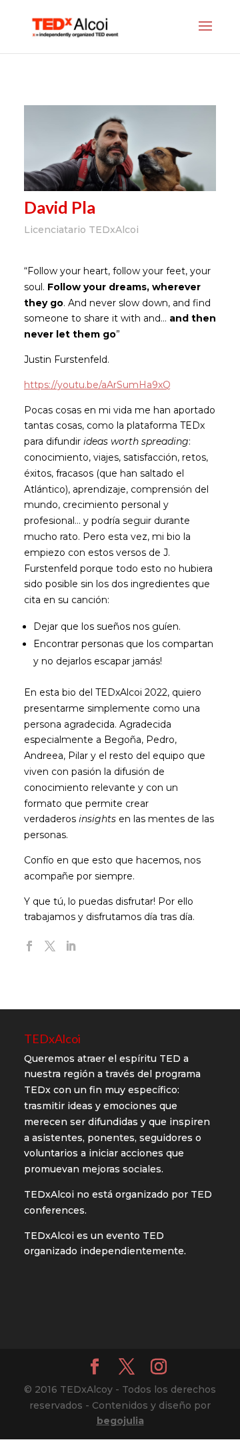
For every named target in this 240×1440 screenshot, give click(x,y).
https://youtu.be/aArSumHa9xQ (97, 385)
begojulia (120, 1421)
